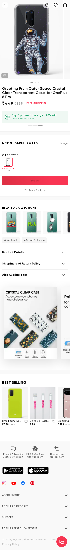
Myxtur (17, 539)
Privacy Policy (10, 544)
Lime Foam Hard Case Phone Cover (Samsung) (12, 421)
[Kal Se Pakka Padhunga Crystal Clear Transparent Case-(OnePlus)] (11, 222)
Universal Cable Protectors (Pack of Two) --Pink (40, 421)
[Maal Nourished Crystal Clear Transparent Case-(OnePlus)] (32, 222)
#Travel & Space (34, 240)
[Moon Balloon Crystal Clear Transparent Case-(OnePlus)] (52, 222)
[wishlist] (25, 423)
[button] (35, 252)
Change (63, 143)
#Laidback (11, 240)
